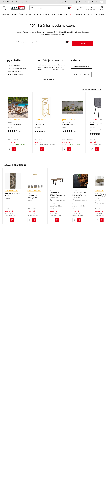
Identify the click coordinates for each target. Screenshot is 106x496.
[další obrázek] (101, 121)
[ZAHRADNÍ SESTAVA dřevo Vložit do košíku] (14, 149)
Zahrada (28, 14)
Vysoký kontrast (94, 2)
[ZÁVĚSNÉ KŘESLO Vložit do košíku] (69, 149)
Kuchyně (94, 14)
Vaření (53, 14)
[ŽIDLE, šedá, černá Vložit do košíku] (97, 149)
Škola (21, 14)
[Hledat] (32, 7)
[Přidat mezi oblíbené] (9, 149)
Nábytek (14, 14)
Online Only (37, 14)
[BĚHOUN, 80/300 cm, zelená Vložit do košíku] (12, 220)
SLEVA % (79, 14)
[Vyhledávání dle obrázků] (68, 7)
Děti (65, 14)
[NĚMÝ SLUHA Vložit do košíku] (42, 149)
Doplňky (46, 14)
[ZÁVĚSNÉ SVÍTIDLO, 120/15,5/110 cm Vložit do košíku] (34, 220)
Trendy (86, 14)
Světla (60, 14)
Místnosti (5, 14)
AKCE (71, 14)
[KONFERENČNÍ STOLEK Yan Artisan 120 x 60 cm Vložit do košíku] (57, 220)
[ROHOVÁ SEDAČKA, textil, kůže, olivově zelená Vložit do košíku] (102, 220)
